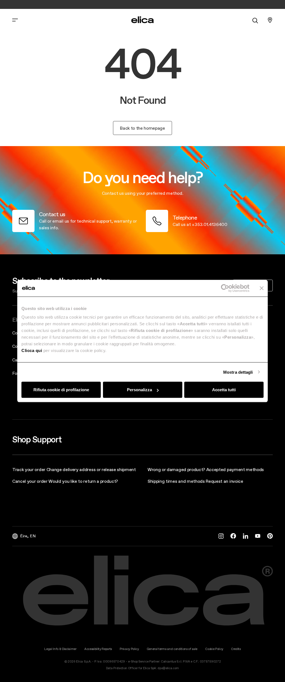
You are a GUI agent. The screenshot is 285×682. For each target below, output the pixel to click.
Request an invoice (224, 481)
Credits (236, 649)
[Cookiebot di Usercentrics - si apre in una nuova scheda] (225, 288)
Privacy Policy (129, 649)
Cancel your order (30, 481)
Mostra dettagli (238, 372)
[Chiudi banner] (262, 288)
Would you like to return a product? (83, 481)
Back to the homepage (142, 128)
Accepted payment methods (235, 469)
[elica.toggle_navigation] (15, 20)
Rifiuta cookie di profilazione (61, 389)
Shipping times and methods (176, 481)
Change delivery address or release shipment (91, 469)
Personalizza (139, 389)
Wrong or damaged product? (176, 469)
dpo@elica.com (168, 668)
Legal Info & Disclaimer (60, 649)
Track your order (28, 469)
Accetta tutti (224, 389)
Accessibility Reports (98, 649)
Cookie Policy (214, 649)
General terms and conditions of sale (172, 649)
